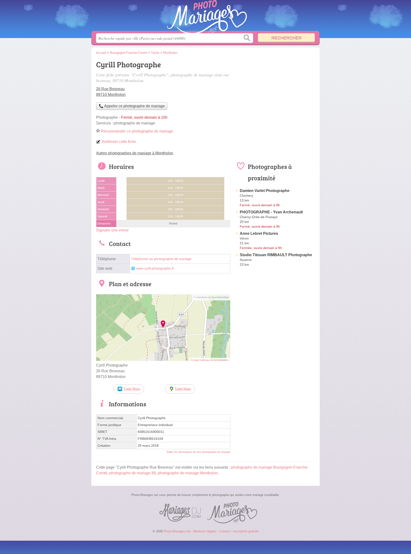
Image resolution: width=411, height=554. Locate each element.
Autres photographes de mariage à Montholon (134, 153)
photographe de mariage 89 (132, 473)
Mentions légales (205, 531)
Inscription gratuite (246, 531)
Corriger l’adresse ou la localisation (210, 360)
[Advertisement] (275, 379)
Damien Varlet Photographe (264, 191)
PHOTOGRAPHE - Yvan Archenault (271, 212)
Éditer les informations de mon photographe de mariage (198, 452)
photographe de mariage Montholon (188, 473)
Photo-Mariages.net (205, 17)
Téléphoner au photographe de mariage (161, 259)
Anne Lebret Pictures (259, 233)
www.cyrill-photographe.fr (155, 268)
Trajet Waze (131, 389)
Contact (225, 531)
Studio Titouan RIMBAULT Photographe (276, 255)
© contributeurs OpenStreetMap (211, 297)
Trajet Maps (183, 389)
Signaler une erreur (112, 230)
